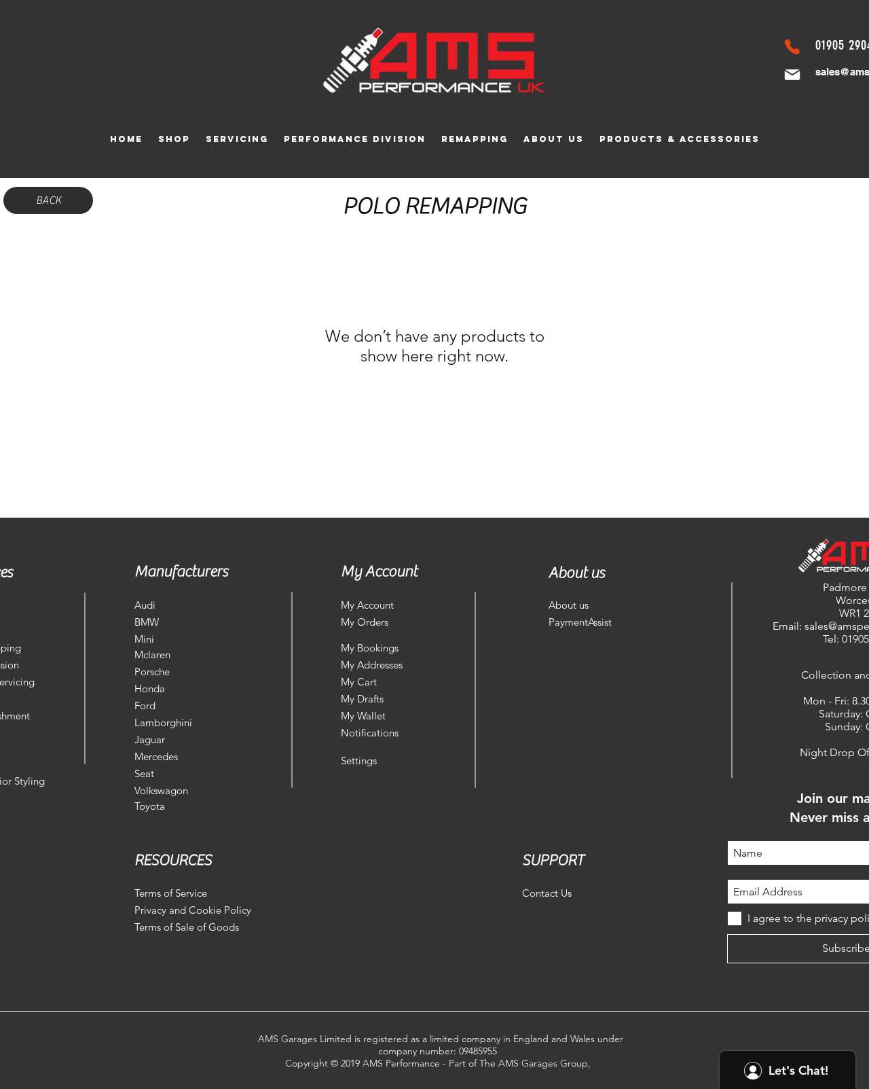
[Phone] (792, 47)
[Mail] (792, 75)
